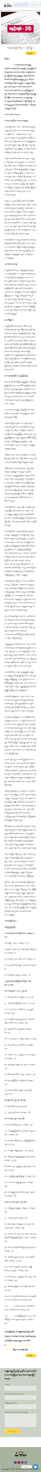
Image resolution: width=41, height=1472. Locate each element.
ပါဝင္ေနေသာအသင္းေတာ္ (14, 1394)
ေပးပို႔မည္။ (12, 1431)
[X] (15, 4)
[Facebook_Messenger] (35, 1467)
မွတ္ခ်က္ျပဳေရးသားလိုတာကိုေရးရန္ (16, 1412)
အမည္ (7, 1384)
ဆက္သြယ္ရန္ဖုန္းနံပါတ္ (11, 1403)
